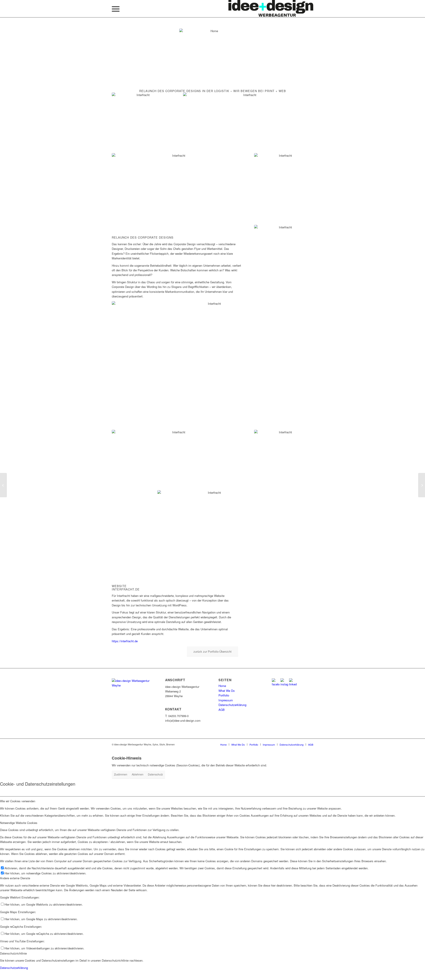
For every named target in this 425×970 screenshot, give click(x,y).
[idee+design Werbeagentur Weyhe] (270, 9)
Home (222, 686)
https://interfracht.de (125, 641)
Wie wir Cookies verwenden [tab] (17, 801)
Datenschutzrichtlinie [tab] (13, 953)
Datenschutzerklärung (232, 705)
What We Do (226, 690)
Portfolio (223, 695)
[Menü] (115, 9)
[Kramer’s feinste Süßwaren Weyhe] (3, 485)
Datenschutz (155, 774)
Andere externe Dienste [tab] (15, 878)
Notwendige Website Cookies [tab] (18, 823)
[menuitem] (115, 9)
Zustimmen (120, 774)
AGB (221, 710)
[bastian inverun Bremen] (421, 485)
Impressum (225, 700)
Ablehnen (137, 774)
